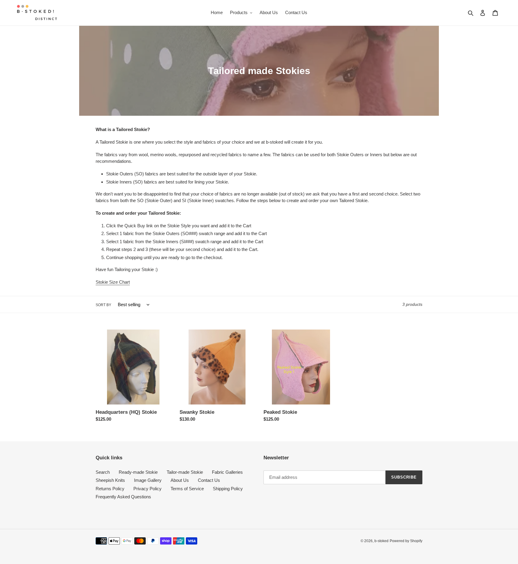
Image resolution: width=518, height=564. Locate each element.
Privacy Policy (147, 488)
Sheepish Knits (110, 480)
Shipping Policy (228, 488)
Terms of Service (187, 488)
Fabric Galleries (227, 472)
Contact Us (209, 480)
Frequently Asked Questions (123, 496)
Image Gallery (148, 480)
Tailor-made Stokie (185, 472)
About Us (180, 480)
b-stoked (381, 541)
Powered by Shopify (406, 541)
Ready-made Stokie (138, 472)
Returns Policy (110, 488)
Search (103, 472)
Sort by (103, 305)
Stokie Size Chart (113, 282)
